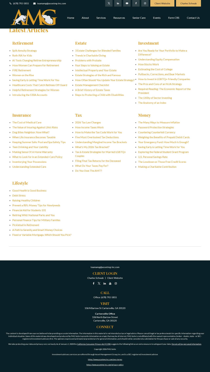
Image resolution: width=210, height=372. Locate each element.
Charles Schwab (188, 3)
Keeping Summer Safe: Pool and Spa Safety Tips (39, 142)
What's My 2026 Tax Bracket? (92, 147)
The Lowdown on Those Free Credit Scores (162, 161)
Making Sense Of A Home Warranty (32, 151)
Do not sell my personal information (186, 344)
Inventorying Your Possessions (29, 161)
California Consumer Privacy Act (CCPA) (94, 344)
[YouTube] (127, 3)
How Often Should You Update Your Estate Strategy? (105, 80)
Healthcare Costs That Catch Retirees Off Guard (39, 84)
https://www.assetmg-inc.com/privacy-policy (105, 365)
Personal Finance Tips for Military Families (36, 220)
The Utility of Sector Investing (155, 97)
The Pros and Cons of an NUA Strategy (160, 83)
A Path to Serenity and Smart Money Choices (37, 229)
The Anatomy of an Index (152, 102)
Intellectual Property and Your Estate (95, 70)
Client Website (162, 3)
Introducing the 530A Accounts (29, 94)
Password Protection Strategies (156, 127)
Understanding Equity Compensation (158, 59)
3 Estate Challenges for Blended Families (98, 50)
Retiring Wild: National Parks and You (33, 215)
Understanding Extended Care (29, 166)
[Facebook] (136, 3)
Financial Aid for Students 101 (29, 210)
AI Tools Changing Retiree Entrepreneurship (36, 60)
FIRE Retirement (21, 70)
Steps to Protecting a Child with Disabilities (99, 94)
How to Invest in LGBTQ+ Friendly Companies (164, 79)
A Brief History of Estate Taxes (92, 89)
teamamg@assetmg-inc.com (51, 3)
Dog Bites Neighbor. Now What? (30, 132)
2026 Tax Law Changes (88, 122)
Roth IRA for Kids (22, 55)
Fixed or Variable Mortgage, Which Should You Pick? (41, 234)
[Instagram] (116, 283)
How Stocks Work (148, 64)
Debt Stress (19, 195)
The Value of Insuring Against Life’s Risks (35, 127)
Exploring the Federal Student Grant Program (163, 151)
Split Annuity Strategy (24, 50)
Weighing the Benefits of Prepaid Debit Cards (164, 137)
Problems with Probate (88, 60)
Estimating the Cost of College (155, 69)
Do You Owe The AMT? (88, 170)
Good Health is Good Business (29, 190)
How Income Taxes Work (89, 127)
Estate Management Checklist (92, 84)
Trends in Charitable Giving (90, 55)
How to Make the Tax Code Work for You (98, 132)
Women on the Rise (23, 75)
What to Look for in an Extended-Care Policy (37, 156)
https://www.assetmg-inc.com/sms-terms (105, 359)
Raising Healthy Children (26, 200)
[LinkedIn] (118, 3)
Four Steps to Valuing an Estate (92, 65)
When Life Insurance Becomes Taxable (33, 137)
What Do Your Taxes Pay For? (91, 165)
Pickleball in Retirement (25, 224)
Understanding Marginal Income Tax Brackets (101, 142)
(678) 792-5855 (21, 3)
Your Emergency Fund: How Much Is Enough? (163, 142)
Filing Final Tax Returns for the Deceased (98, 160)
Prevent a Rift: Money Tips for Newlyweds (36, 205)
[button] (70, 17)
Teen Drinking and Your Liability (30, 147)
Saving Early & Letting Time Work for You (161, 147)
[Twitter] (109, 3)
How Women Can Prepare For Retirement (35, 65)
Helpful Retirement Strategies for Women (35, 89)
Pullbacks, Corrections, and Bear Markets (161, 74)
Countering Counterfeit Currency (156, 132)
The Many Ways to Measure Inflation (159, 122)
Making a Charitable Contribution (157, 166)
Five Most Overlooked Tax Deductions (97, 137)
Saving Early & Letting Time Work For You (35, 80)
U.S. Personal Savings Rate (153, 156)
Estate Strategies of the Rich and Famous (98, 75)
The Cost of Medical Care (26, 122)
